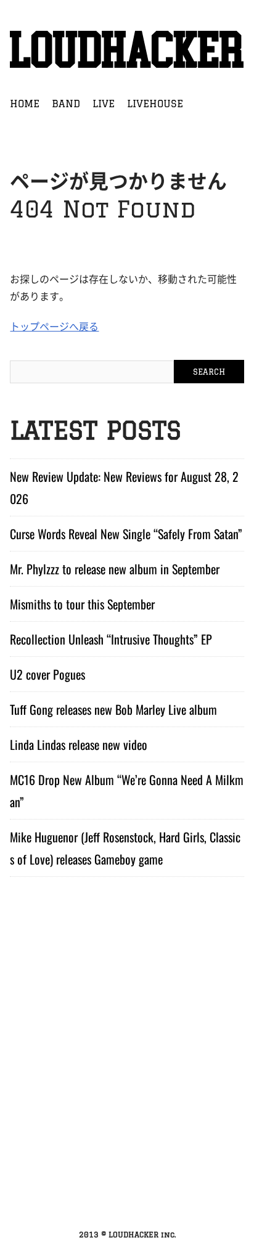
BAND (66, 103)
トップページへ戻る (54, 326)
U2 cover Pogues (47, 674)
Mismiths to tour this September (82, 604)
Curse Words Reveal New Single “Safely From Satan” (126, 533)
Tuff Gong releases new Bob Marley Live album (113, 709)
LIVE (103, 103)
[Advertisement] (127, 1083)
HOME (24, 103)
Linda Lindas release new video (78, 744)
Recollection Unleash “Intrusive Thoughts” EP (111, 639)
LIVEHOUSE (155, 103)
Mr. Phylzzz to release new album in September (114, 569)
